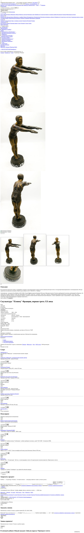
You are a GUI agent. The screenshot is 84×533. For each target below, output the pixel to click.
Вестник (15, 5)
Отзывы (33, 20)
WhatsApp (25, 5)
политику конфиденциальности (55, 485)
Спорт (12, 52)
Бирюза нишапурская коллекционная (9, 420)
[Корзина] (5, 13)
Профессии (57, 17)
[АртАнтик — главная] (3, 6)
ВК (22, 5)
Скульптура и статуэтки (65, 17)
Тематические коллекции (14, 18)
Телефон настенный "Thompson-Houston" (10, 393)
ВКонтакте (3, 47)
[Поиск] (1, 13)
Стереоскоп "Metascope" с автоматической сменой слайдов (14, 357)
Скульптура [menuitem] (42, 14)
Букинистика (3, 17)
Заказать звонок (4, 10)
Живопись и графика (18, 17)
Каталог (2, 5)
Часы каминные (4, 387)
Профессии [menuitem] (37, 14)
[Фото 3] (57, 250)
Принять (77, 531)
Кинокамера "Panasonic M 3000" (8, 430)
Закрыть (2, 526)
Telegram (30, 5)
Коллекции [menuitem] (59, 14)
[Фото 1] (12, 251)
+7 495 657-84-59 (4, 3)
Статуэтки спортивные (8, 342)
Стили (19, 23)
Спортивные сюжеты (8, 341)
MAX (33, 5)
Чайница (2, 468)
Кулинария (3, 458)
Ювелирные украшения (34, 18)
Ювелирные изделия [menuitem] (71, 14)
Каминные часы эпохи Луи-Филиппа (9, 376)
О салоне (15, 494)
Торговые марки (13, 23)
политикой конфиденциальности (32, 531)
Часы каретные (4, 403)
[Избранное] (39, 5)
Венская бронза (10, 17)
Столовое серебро (5, 18)
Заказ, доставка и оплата (16, 20)
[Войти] (2, 13)
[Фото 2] (34, 250)
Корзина (43, 5)
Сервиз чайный (4, 449)
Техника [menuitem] (64, 14)
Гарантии (25, 20)
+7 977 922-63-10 (20, 497)
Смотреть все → (4, 352)
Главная (2, 20)
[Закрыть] (39, 2)
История (29, 20)
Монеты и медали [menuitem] (23, 14)
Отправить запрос (4, 485)
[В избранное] (2, 356)
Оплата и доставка (26, 494)
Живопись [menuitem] (13, 14)
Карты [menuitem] (47, 14)
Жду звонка (3, 515)
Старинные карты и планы (77, 17)
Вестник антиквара (5, 44)
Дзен (34, 344)
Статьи (26, 23)
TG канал (13, 492)
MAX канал (38, 344)
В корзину (3, 309)
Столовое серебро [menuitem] (53, 14)
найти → (16, 7)
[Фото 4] (12, 275)
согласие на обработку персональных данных (31, 485)
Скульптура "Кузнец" (5, 367)
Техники (23, 23)
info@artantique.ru (12, 3)
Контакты (19, 5)
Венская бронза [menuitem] (7, 14)
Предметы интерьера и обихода (47, 17)
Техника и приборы (24, 18)
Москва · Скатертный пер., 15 (32, 3)
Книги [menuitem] (2, 14)
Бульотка (3, 439)
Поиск (2, 24)
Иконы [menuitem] (17, 14)
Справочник (10, 5)
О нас (5, 5)
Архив (29, 23)
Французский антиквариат (7, 336)
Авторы (8, 23)
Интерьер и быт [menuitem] (31, 14)
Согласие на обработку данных (57, 494)
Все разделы (3, 23)
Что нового (35, 2)
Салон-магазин (7, 20)
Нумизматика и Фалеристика (33, 17)
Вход (37, 5)
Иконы (25, 17)
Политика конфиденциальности (42, 494)
